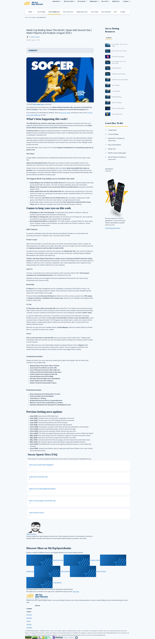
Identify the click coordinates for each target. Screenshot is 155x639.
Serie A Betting (115, 85)
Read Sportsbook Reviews (113, 228)
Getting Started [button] (112, 130)
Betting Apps (93, 1)
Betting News (116, 1)
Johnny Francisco (35, 37)
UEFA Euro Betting (117, 102)
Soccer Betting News (54, 12)
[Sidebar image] (107, 45)
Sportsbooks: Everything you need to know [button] (116, 139)
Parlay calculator (101, 571)
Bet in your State (68, 1)
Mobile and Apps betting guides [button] (117, 153)
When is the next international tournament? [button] (42, 489)
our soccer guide (65, 112)
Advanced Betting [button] (113, 134)
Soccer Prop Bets (106, 12)
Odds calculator (65, 571)
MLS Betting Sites (116, 68)
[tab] (79, 466)
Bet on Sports (81, 1)
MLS (115, 12)
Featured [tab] (108, 37)
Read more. (76, 591)
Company (125, 1)
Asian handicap (57, 582)
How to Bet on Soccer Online (119, 51)
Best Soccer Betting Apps (118, 108)
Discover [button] (37, 605)
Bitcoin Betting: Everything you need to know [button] (117, 158)
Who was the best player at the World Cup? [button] (42, 501)
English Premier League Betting (120, 79)
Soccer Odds (94, 12)
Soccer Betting (41, 12)
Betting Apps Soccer (82, 12)
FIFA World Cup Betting (118, 56)
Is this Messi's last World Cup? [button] (38, 477)
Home (26, 17)
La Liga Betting (116, 91)
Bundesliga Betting (116, 97)
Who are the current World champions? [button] (41, 465)
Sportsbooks (55, 1)
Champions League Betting (118, 74)
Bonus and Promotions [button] (114, 144)
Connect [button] (28, 611)
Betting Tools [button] (112, 149)
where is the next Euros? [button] (36, 512)
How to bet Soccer (68, 12)
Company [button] (29, 608)
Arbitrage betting (95, 560)
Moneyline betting (58, 560)
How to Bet (104, 1)
